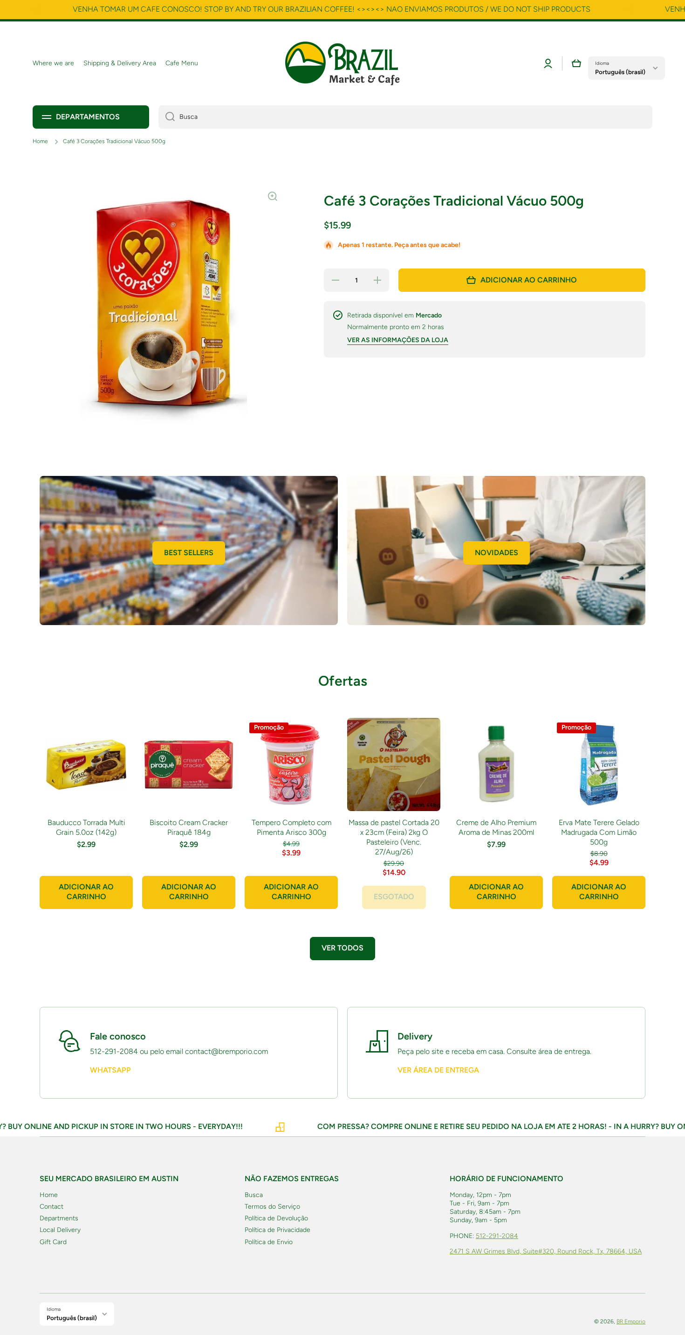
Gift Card (53, 1242)
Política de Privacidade (277, 1230)
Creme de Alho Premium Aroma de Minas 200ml (496, 827)
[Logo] (342, 63)
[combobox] (405, 117)
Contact (51, 1207)
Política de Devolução (276, 1218)
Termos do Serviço (272, 1207)
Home (40, 141)
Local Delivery (60, 1230)
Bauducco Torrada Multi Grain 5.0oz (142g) (86, 827)
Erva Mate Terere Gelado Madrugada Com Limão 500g (599, 832)
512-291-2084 (497, 1236)
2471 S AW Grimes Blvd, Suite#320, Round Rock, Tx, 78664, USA (546, 1251)
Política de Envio (269, 1242)
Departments (59, 1218)
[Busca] (166, 117)
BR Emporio (630, 1321)
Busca (254, 1195)
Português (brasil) (620, 72)
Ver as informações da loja (397, 340)
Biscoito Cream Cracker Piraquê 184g (189, 827)
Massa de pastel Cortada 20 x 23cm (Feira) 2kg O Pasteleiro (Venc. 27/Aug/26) (394, 837)
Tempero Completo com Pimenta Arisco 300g (291, 827)
